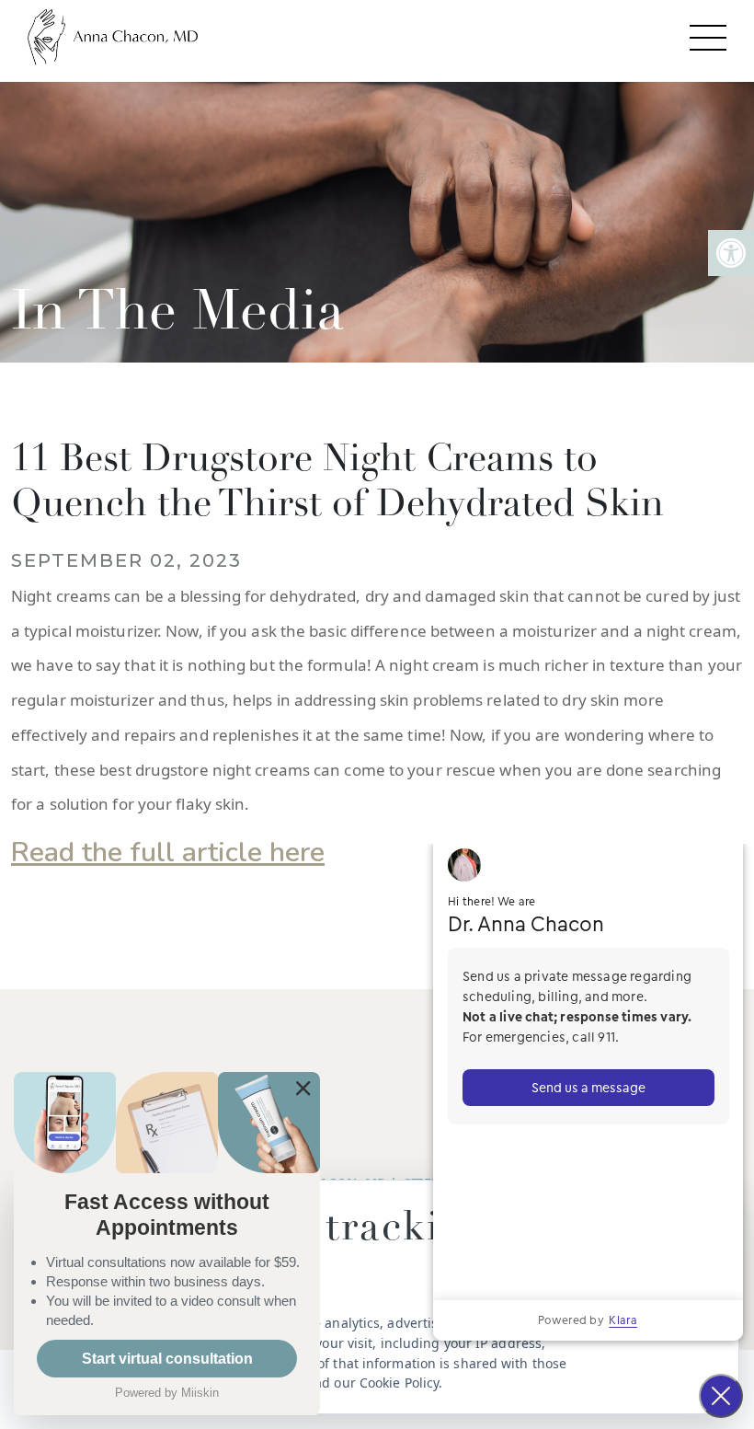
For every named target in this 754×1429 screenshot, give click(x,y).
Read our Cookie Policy (369, 1382)
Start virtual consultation (167, 1358)
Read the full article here (168, 852)
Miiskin (200, 1393)
